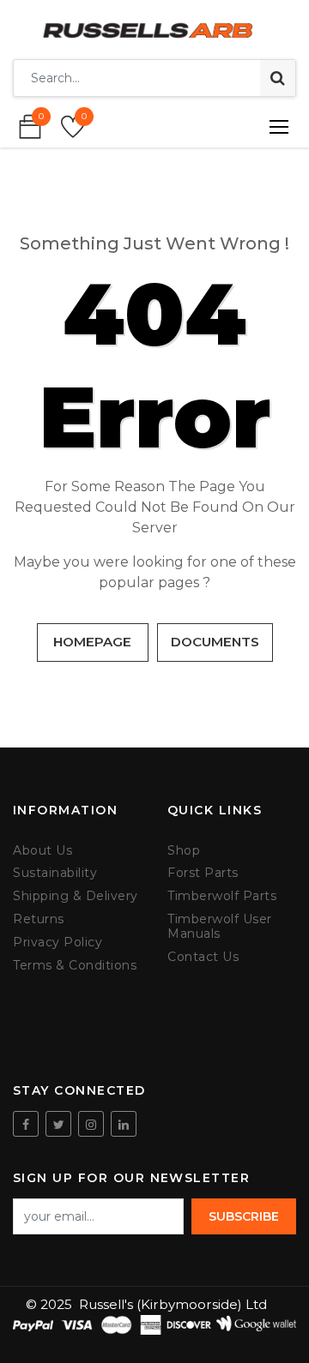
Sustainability (55, 873)
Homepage (92, 641)
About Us (42, 851)
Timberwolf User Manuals (219, 926)
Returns (38, 919)
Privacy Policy (57, 942)
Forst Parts (203, 873)
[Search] (277, 78)
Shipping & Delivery (75, 896)
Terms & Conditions (74, 965)
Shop (183, 851)
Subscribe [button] (244, 1216)
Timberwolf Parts (221, 896)
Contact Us (203, 957)
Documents (215, 641)
